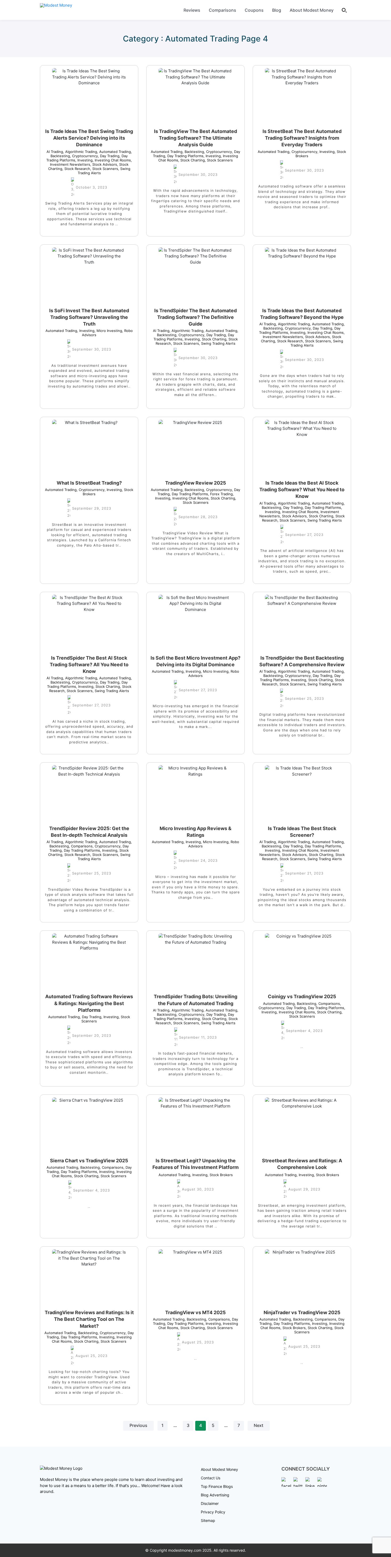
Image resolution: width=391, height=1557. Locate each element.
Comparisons (222, 10)
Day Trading (108, 156)
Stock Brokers (220, 1175)
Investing (84, 160)
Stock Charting (191, 160)
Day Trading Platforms (184, 156)
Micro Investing (108, 330)
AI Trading (55, 151)
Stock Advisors (103, 164)
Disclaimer (210, 1503)
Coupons (254, 10)
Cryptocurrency (84, 156)
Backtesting (193, 151)
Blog (276, 10)
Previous (138, 1425)
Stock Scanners (104, 168)
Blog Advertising (215, 1495)
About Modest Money (312, 10)
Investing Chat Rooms (112, 160)
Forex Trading (220, 494)
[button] (344, 10)
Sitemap (208, 1520)
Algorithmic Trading (80, 151)
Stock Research (76, 168)
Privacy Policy (213, 1512)
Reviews (192, 10)
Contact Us (210, 1478)
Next (258, 1425)
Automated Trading (114, 151)
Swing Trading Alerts (217, 343)
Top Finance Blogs (217, 1486)
